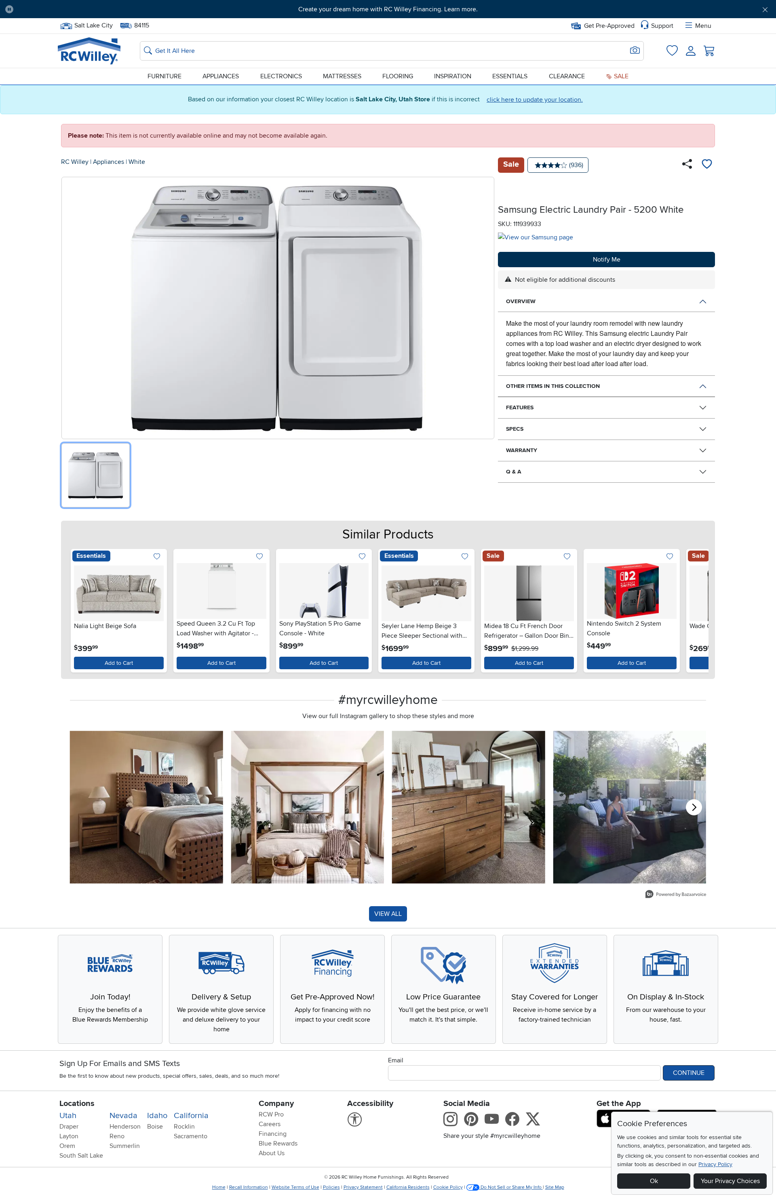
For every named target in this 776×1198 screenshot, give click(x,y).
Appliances (220, 76)
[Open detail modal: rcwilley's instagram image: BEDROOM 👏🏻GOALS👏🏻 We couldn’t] (307, 807)
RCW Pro (271, 1114)
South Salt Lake (81, 1156)
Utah (67, 1116)
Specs (514, 428)
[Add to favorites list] (707, 165)
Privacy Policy (715, 1164)
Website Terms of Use (295, 1187)
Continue (688, 1073)
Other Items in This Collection (553, 386)
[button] (78, 9)
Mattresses (342, 76)
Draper (68, 1127)
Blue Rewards (278, 1143)
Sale (620, 76)
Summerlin (125, 1146)
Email (395, 1060)
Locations (77, 1103)
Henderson (125, 1127)
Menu (703, 26)
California (191, 1116)
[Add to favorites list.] (157, 557)
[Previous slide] (79, 609)
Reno (117, 1136)
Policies (331, 1187)
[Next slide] (697, 609)
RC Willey (75, 162)
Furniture (164, 76)
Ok (654, 1181)
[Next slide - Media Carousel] (694, 807)
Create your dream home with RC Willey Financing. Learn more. (388, 9)
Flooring (397, 76)
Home (219, 1187)
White (137, 162)
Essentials (509, 76)
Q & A (513, 471)
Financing (273, 1134)
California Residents (408, 1187)
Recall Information (248, 1187)
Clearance (567, 76)
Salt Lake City (93, 24)
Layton (68, 1136)
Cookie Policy (448, 1187)
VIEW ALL (388, 914)
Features (520, 407)
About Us (272, 1153)
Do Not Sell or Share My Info (511, 1187)
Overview (521, 301)
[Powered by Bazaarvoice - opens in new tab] (675, 895)
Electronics (281, 76)
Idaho (157, 1116)
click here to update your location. (535, 100)
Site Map (554, 1187)
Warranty (521, 450)
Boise (155, 1127)
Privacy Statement (363, 1187)
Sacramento (190, 1136)
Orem (67, 1146)
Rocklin (184, 1127)
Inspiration (452, 76)
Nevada (123, 1116)
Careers (269, 1124)
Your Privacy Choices (730, 1181)
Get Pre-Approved (609, 26)
